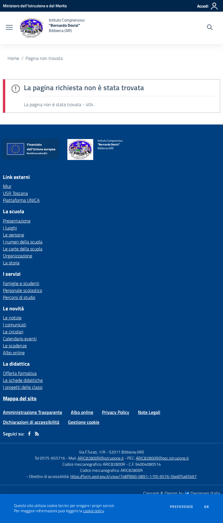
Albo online (14, 352)
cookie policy (93, 511)
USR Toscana (15, 193)
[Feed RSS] (36, 433)
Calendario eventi (20, 338)
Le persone (13, 234)
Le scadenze (15, 345)
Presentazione (16, 220)
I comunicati (14, 324)
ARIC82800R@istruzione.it (101, 458)
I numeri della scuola (22, 241)
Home (13, 58)
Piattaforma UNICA (21, 200)
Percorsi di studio (19, 297)
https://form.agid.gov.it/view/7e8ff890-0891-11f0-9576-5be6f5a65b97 (133, 476)
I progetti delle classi (22, 387)
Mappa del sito (20, 398)
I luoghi (10, 227)
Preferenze (181, 506)
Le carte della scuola (22, 248)
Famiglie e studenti (21, 283)
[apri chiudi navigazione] (9, 27)
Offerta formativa (20, 373)
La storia (11, 262)
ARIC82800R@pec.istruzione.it (162, 458)
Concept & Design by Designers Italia (181, 493)
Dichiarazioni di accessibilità (31, 422)
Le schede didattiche (23, 380)
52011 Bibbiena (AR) (126, 452)
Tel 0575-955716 (50, 458)
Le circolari (13, 331)
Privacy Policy (115, 412)
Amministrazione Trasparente (32, 412)
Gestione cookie (83, 422)
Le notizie (12, 317)
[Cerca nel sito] (209, 28)
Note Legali (149, 412)
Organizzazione (17, 255)
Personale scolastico (22, 290)
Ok (206, 506)
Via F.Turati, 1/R (92, 452)
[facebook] (29, 433)
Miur (7, 186)
